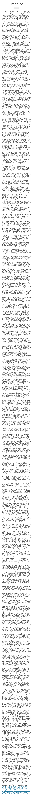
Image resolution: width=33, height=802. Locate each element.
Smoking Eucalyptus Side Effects (11, 787)
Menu (16, 7)
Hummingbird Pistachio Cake (15, 788)
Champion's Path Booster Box (21, 793)
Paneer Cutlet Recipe (8, 792)
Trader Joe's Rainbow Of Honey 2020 (19, 791)
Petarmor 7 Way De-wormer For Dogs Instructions (16, 786)
